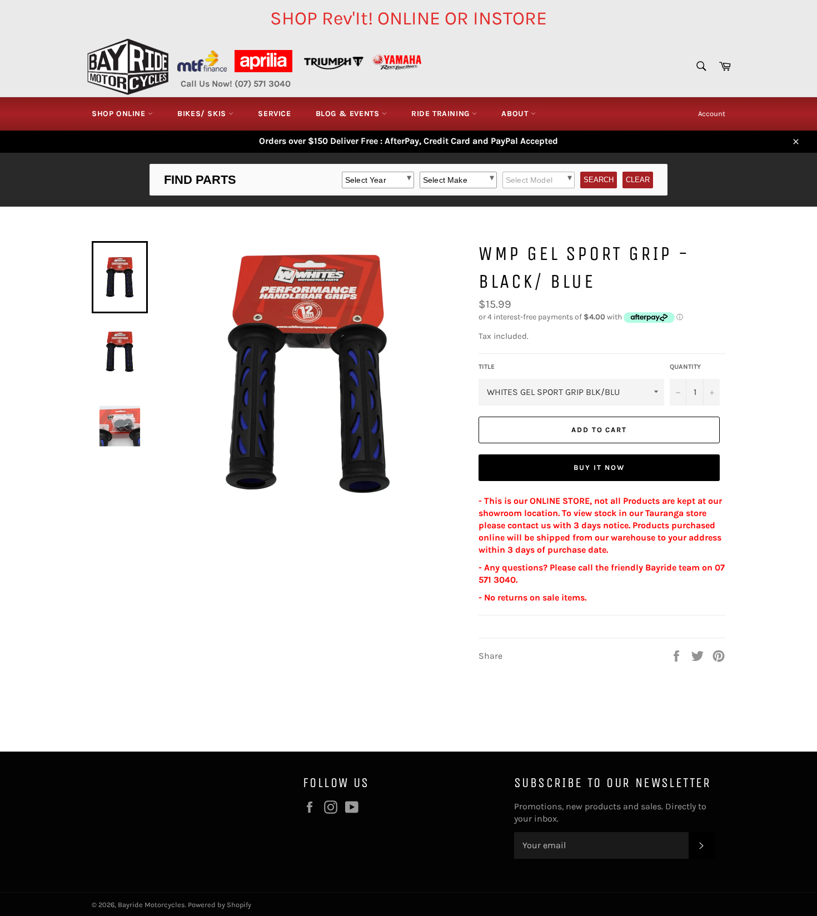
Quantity (685, 367)
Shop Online (120, 113)
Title (487, 367)
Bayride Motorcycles (151, 904)
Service (274, 113)
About (516, 113)
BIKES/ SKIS (202, 113)
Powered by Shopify (219, 904)
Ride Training (441, 113)
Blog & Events (349, 113)
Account (711, 113)
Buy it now (599, 467)
